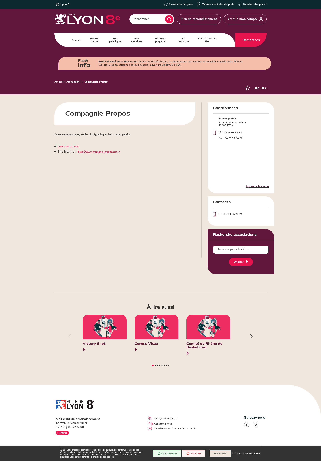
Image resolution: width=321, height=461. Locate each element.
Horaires (62, 432)
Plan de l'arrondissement (199, 19)
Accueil (76, 40)
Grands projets (160, 40)
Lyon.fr (65, 4)
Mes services (136, 40)
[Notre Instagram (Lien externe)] (255, 424)
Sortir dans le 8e (207, 40)
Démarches (251, 39)
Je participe (183, 40)
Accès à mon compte (242, 19)
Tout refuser (195, 453)
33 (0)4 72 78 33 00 (165, 419)
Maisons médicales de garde (218, 4)
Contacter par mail (68, 147)
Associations (73, 82)
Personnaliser (220, 453)
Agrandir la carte (257, 186)
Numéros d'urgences (255, 4)
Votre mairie (94, 40)
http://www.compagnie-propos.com (97, 152)
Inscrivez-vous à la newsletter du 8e (175, 429)
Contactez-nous (163, 424)
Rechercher (141, 19)
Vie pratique (115, 40)
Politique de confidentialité (246, 453)
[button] (247, 87)
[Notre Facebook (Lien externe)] (246, 424)
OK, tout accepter (169, 453)
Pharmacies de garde (181, 4)
